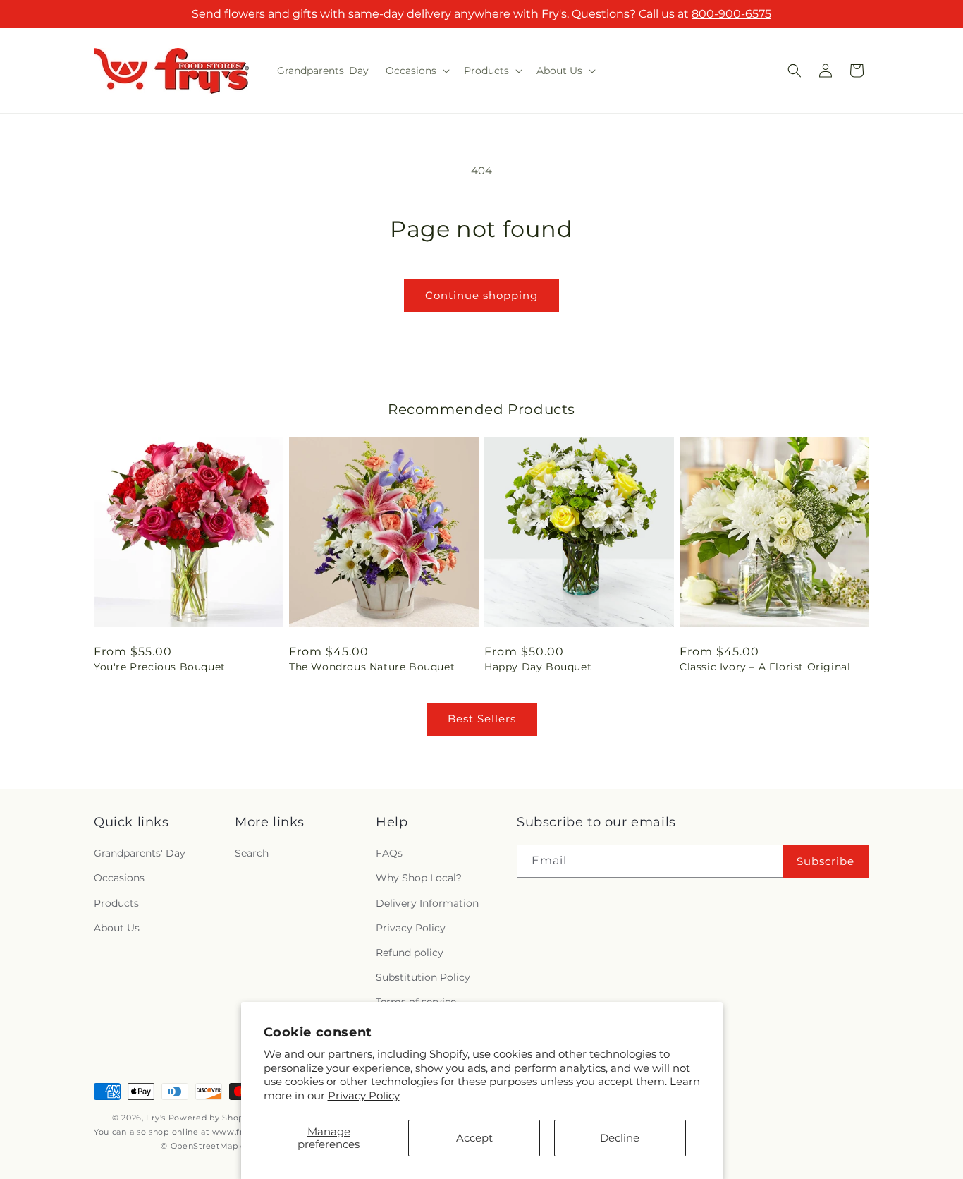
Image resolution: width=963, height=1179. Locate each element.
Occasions (119, 878)
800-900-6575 (731, 13)
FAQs (389, 853)
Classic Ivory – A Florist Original (765, 666)
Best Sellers (482, 718)
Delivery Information (427, 903)
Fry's (156, 1118)
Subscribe (825, 861)
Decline (619, 1137)
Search (252, 853)
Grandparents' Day (139, 853)
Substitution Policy (423, 977)
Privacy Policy (364, 1095)
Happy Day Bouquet (537, 666)
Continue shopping (481, 295)
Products (116, 903)
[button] (416, 70)
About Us (117, 927)
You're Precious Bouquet (160, 666)
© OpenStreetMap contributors (227, 1146)
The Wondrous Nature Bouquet (372, 666)
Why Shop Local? (419, 878)
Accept (474, 1137)
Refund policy (409, 952)
